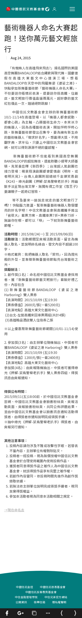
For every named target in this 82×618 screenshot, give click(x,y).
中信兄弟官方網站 (56, 597)
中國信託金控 (24, 587)
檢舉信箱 (39, 602)
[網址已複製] (34, 613)
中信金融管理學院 (26, 597)
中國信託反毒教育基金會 (41, 592)
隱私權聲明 (59, 602)
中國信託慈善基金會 (53, 587)
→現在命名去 (14, 509)
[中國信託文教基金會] (25, 9)
